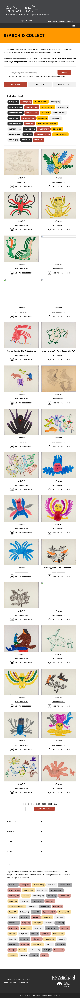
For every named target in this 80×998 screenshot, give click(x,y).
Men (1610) (13, 102)
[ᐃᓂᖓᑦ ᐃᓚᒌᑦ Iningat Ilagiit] (40, 10)
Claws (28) (48, 923)
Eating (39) (59, 917)
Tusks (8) (22, 950)
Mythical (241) (47, 107)
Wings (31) (26, 923)
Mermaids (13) (58, 934)
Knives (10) (25, 944)
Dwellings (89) (15, 124)
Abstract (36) (13, 923)
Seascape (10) (37, 944)
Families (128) (32, 113)
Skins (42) (38, 140)
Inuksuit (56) (14, 134)
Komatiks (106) (59, 113)
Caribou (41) (47, 917)
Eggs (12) (61, 939)
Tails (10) (49, 944)
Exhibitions (64, 84)
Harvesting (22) (51, 928)
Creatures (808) (15, 107)
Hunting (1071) (41, 102)
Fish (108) (45, 113)
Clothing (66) (15, 129)
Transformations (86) (46, 124)
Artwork (15, 84)
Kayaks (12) (13, 944)
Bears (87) (29, 124)
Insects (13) (24, 939)
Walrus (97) (55, 118)
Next (55, 804)
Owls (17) (34, 934)
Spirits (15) (45, 934)
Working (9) (61, 944)
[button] (64, 72)
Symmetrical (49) (43, 134)
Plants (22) (65, 928)
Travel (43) (13, 140)
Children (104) (28, 118)
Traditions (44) (60, 134)
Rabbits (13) (36, 939)
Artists (40, 84)
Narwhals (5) (58, 950)
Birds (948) (55, 102)
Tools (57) (57, 129)
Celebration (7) (34, 950)
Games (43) (26, 140)
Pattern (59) (30, 129)
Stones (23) (38, 928)
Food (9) (12, 950)
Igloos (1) (34, 955)
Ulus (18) (12, 934)
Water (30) (37, 923)
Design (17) (23, 934)
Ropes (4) (23, 955)
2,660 (44, 804)
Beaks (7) (47, 950)
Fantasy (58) (44, 129)
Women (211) (63, 107)
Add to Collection (23, 186)
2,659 (38, 804)
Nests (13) (12, 939)
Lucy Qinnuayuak (58, 182)
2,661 (50, 804)
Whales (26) (13, 928)
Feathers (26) (26, 928)
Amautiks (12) (49, 939)
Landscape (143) (15, 113)
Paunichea (21, 182)
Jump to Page (44, 809)
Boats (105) (13, 118)
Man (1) (44, 955)
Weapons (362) (32, 107)
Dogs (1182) (26, 102)
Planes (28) (60, 923)
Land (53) (28, 134)
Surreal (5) (12, 955)
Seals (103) (42, 118)
